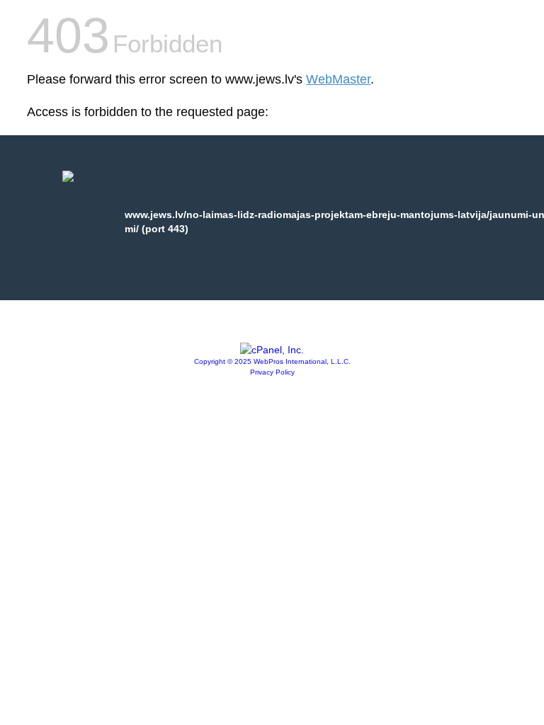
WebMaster (338, 79)
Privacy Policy (272, 372)
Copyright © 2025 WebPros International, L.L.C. (272, 361)
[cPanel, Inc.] (272, 349)
